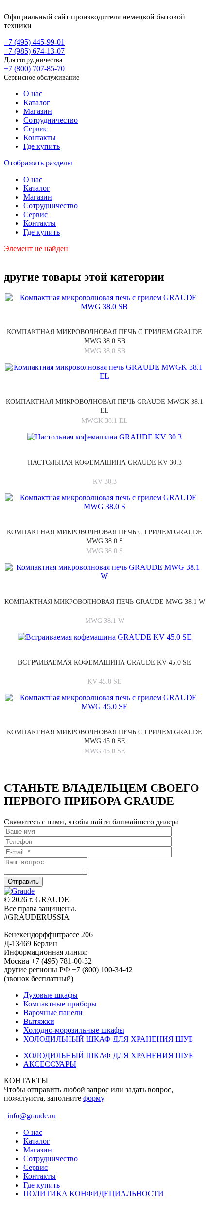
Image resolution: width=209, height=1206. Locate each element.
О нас (32, 94)
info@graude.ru (31, 1116)
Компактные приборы (60, 1004)
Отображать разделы (38, 163)
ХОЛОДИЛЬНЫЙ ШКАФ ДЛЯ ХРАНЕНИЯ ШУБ (108, 1039)
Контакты (39, 137)
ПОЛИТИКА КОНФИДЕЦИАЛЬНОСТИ (93, 1193)
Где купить (41, 146)
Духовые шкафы (50, 995)
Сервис (35, 129)
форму (93, 1098)
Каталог (36, 102)
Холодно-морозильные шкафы (73, 1030)
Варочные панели (53, 1012)
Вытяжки (38, 1021)
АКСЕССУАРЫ (49, 1064)
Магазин (37, 111)
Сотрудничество (50, 120)
